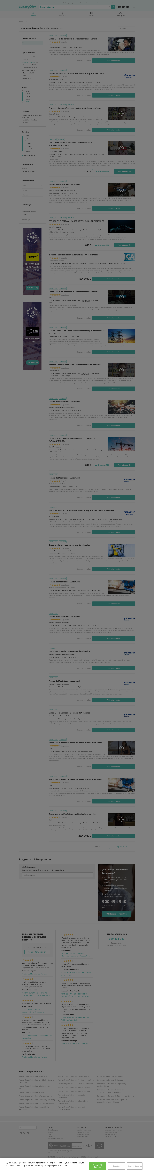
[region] (77, 1165)
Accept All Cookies (97, 1166)
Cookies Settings (135, 1166)
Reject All (117, 1166)
